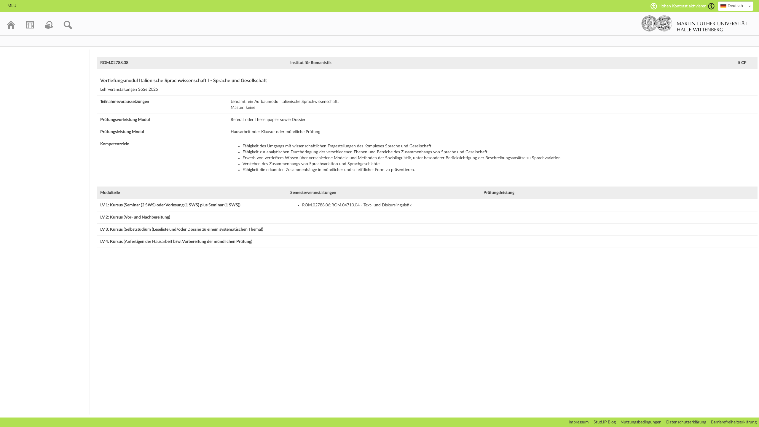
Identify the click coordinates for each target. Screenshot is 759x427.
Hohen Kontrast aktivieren (682, 6)
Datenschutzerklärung (686, 422)
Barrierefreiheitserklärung (734, 422)
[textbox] (735, 6)
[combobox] (735, 6)
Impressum (579, 422)
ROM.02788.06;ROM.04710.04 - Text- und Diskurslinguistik (357, 205)
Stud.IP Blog (605, 422)
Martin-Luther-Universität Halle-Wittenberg (694, 23)
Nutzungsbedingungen (641, 422)
